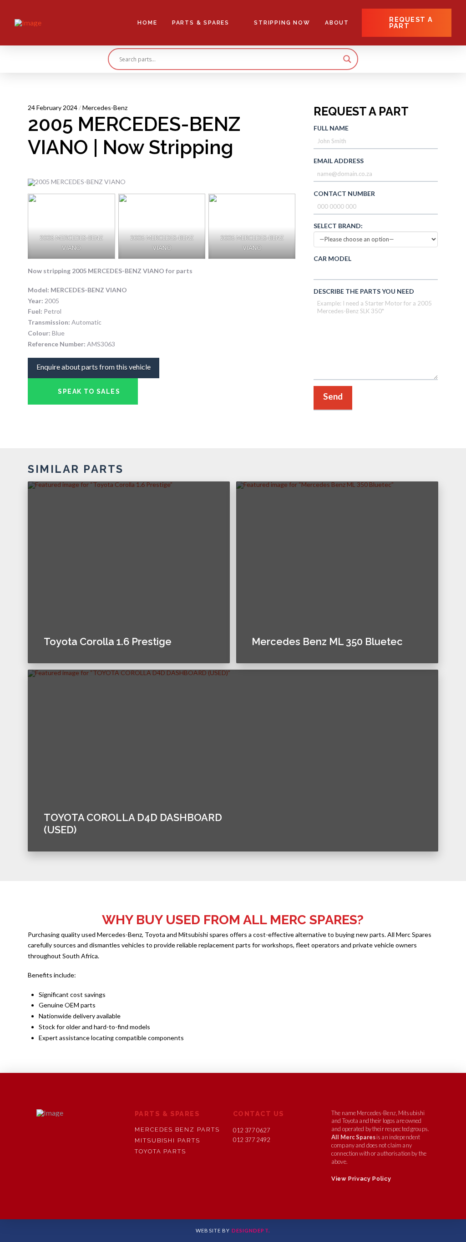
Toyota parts (160, 1151)
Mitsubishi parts (167, 1140)
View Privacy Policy (361, 1178)
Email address (339, 161)
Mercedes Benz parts (177, 1129)
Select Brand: (338, 226)
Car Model (332, 258)
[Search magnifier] (347, 59)
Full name (331, 128)
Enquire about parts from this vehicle (93, 366)
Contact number (344, 193)
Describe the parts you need (364, 291)
